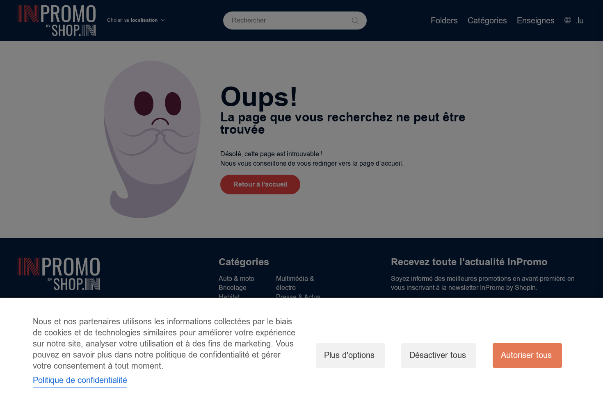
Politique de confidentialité (80, 380)
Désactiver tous (437, 355)
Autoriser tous (526, 355)
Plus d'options (349, 355)
